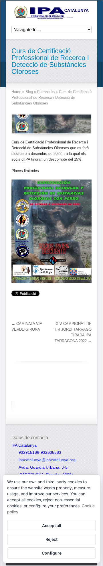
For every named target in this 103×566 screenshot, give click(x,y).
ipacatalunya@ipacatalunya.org (47, 459)
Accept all (51, 525)
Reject (51, 539)
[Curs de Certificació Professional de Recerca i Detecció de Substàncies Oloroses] (51, 124)
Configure (52, 553)
